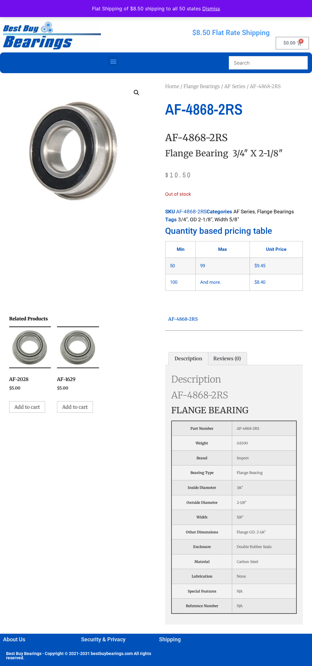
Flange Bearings (201, 86)
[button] (113, 61)
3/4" (183, 219)
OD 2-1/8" (201, 219)
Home (172, 86)
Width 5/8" (226, 219)
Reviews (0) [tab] (227, 358)
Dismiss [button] (211, 8)
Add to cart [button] (27, 407)
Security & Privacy (103, 639)
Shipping (170, 639)
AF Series (235, 86)
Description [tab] (188, 358)
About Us (14, 639)
